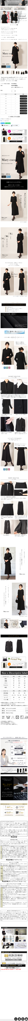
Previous (1, 17)
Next (26, 17)
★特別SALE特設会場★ (10, 37)
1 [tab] (10, 24)
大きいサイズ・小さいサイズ (5, 35)
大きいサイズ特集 (14, 35)
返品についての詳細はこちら (6, 118)
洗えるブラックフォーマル (23, 39)
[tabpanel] (14, 17)
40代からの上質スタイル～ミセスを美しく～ (8, 29)
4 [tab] (17, 24)
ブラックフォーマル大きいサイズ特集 (7, 33)
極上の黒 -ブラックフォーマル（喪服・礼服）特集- (9, 28)
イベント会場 (3, 37)
